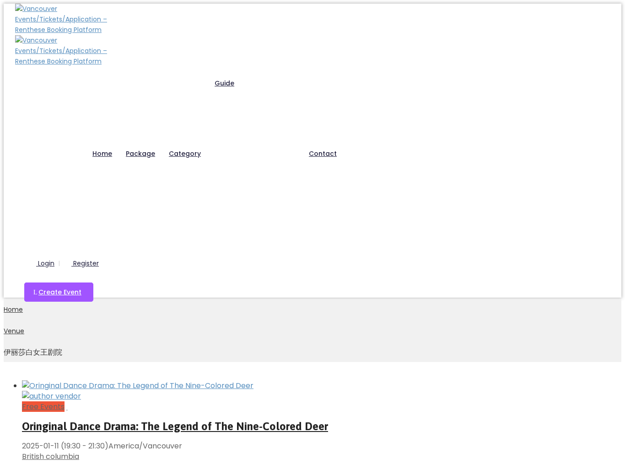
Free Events (43, 406)
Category (185, 153)
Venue (14, 331)
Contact (323, 153)
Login (45, 263)
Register (85, 263)
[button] (58, 292)
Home (102, 153)
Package (140, 153)
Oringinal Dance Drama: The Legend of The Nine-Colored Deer (175, 426)
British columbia (50, 456)
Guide (224, 83)
